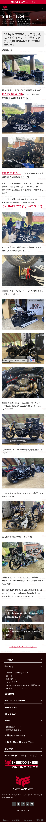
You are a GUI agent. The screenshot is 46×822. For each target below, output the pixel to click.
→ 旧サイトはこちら (15, 688)
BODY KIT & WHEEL (15, 700)
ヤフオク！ (10, 748)
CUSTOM (9, 693)
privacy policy (23, 810)
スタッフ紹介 (12, 682)
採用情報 (10, 679)
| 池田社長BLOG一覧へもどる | (23, 647)
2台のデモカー (11, 173)
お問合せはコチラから (15, 735)
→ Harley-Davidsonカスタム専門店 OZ (23, 685)
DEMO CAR (10, 713)
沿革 (8, 676)
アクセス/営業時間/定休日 (17, 672)
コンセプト (10, 659)
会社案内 (9, 666)
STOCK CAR (11, 707)
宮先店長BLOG (12, 730)
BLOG (7, 720)
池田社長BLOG (12, 727)
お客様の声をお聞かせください (19, 742)
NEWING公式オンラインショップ (21, 755)
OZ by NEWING (12, 94)
